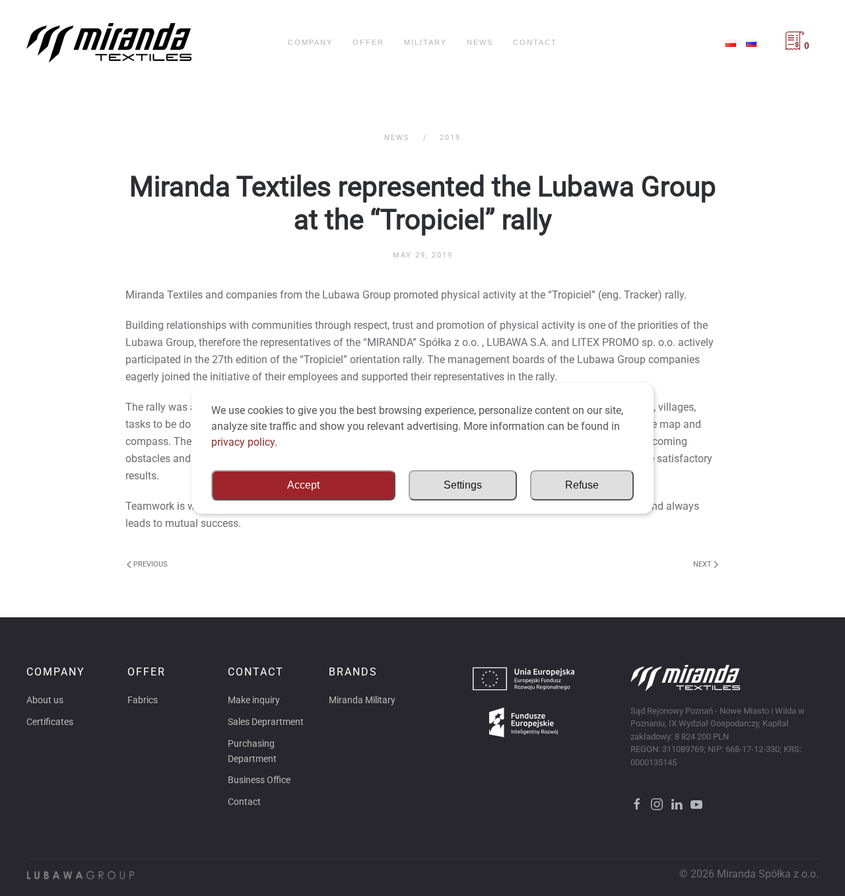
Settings (463, 485)
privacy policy (243, 442)
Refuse (582, 485)
